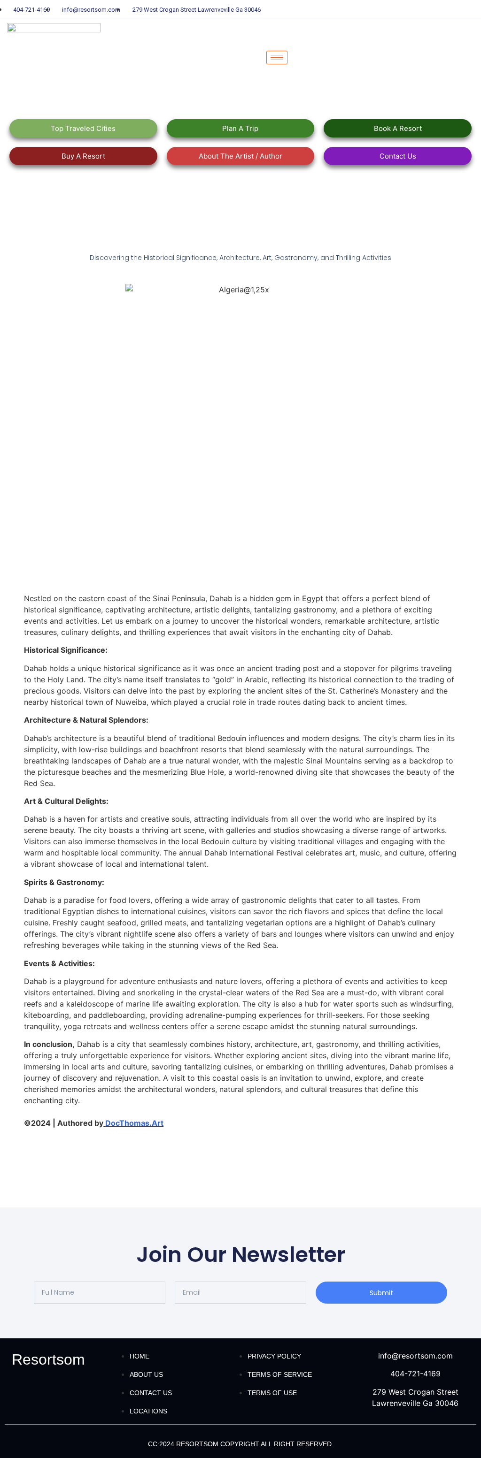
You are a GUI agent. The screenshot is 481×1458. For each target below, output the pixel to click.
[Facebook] (406, 9)
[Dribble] (455, 9)
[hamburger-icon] (276, 57)
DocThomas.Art (134, 1123)
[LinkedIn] (439, 9)
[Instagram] (472, 9)
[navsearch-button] (307, 57)
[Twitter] (422, 9)
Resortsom (48, 1359)
